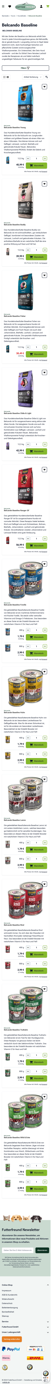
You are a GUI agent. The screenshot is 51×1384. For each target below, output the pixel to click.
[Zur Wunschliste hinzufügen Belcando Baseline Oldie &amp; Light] (44, 372)
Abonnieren (42, 1250)
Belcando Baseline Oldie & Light (17, 413)
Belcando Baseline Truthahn (16, 1030)
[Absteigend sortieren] (46, 77)
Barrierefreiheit (8, 1312)
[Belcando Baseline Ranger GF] (25, 486)
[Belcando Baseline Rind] (25, 900)
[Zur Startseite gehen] (25, 6)
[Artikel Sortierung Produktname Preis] (32, 77)
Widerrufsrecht (8, 1299)
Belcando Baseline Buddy (15, 225)
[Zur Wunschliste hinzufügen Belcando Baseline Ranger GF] (44, 469)
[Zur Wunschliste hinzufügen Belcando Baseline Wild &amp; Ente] (44, 1096)
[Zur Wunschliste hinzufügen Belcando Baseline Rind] (44, 884)
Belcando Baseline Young (15, 127)
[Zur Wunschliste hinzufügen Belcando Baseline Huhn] (44, 671)
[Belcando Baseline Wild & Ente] (25, 1113)
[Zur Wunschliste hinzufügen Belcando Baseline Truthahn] (44, 989)
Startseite (5, 16)
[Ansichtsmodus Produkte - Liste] (4, 77)
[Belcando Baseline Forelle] (25, 580)
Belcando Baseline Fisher (15, 316)
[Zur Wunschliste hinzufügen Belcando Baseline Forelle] (44, 564)
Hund (13, 16)
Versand (44, 171)
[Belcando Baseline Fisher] (25, 292)
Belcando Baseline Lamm (15, 820)
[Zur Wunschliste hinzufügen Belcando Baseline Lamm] (44, 779)
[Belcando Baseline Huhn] (25, 688)
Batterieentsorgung (10, 1307)
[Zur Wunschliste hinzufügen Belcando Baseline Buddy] (44, 183)
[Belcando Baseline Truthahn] (25, 1005)
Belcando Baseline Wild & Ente (17, 1137)
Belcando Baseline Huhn (14, 712)
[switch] (44, 1380)
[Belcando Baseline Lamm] (25, 796)
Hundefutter (21, 16)
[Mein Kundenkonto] (41, 6)
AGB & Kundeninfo (9, 1295)
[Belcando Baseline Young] (25, 103)
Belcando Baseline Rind (14, 925)
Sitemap (5, 1316)
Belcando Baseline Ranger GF (16, 510)
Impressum (6, 1290)
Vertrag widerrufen (12, 1347)
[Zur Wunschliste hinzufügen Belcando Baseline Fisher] (44, 275)
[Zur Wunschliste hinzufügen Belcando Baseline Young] (44, 86)
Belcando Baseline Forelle (15, 605)
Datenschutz (7, 1303)
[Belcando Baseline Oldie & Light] (25, 389)
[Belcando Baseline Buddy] (25, 200)
